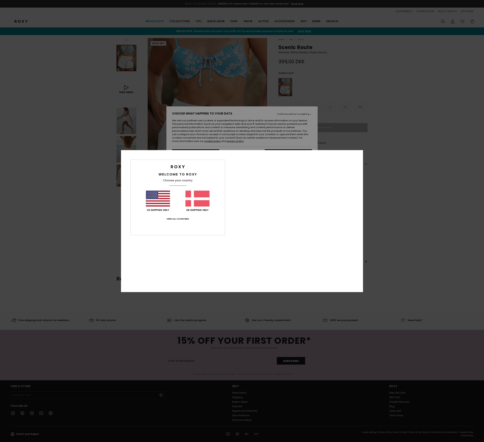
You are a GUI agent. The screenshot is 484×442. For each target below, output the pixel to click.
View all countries (178, 218)
